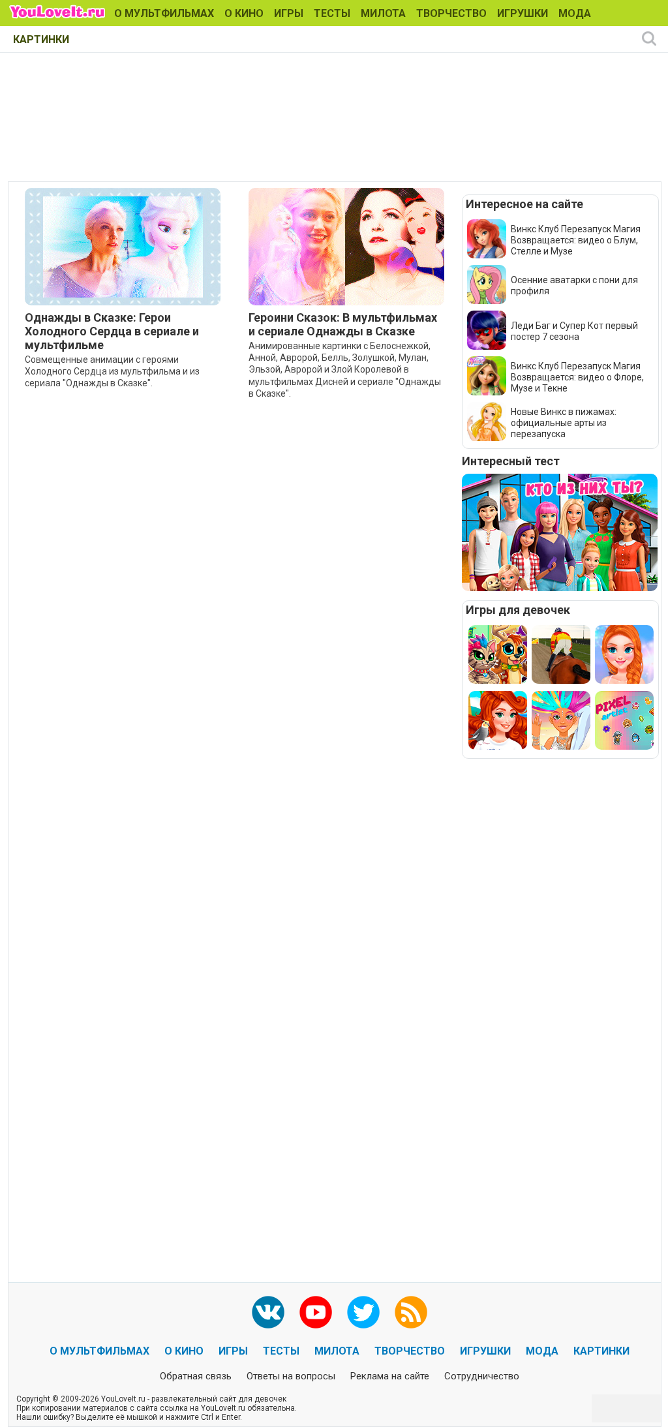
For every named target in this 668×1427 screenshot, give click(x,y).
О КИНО (244, 13)
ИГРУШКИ (522, 13)
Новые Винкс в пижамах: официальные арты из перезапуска (563, 423)
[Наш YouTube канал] (315, 1312)
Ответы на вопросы (291, 1376)
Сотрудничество (481, 1376)
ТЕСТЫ (332, 13)
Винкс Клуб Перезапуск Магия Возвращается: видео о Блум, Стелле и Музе (576, 240)
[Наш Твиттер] (363, 1312)
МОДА (574, 13)
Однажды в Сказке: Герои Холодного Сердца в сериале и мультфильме (112, 331)
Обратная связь (196, 1376)
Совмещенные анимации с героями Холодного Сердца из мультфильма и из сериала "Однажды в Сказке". (112, 371)
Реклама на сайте (389, 1376)
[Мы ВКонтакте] (268, 1312)
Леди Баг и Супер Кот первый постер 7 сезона (574, 331)
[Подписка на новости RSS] (411, 1312)
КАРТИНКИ (41, 39)
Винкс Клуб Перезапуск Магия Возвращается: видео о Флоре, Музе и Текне (577, 377)
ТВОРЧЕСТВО (451, 13)
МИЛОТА (383, 13)
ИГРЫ (288, 13)
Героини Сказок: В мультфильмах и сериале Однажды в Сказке (343, 324)
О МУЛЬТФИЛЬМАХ (164, 13)
